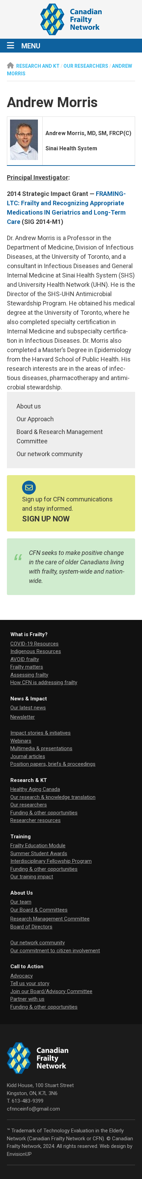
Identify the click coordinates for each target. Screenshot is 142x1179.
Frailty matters (26, 667)
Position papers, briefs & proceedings (52, 764)
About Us (21, 893)
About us (29, 406)
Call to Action (26, 966)
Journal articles (27, 756)
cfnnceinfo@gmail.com (33, 1109)
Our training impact (31, 877)
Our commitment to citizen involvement (55, 950)
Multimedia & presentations (41, 748)
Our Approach (35, 419)
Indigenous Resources (35, 651)
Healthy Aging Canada (35, 789)
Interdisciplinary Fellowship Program (51, 861)
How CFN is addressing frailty (43, 682)
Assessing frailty (29, 675)
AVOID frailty (24, 659)
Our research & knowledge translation (52, 797)
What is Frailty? (29, 634)
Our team (20, 902)
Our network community (50, 454)
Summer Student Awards (38, 853)
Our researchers (28, 805)
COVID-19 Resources (34, 644)
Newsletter (22, 717)
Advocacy (21, 976)
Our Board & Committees (39, 910)
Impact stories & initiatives (40, 733)
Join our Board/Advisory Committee (51, 991)
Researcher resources (35, 820)
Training (20, 836)
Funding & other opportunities (44, 813)
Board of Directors (31, 927)
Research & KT (28, 780)
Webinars (20, 741)
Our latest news (28, 708)
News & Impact (28, 699)
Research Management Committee (50, 919)
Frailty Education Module (37, 845)
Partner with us (27, 999)
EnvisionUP (19, 1154)
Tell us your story (29, 983)
